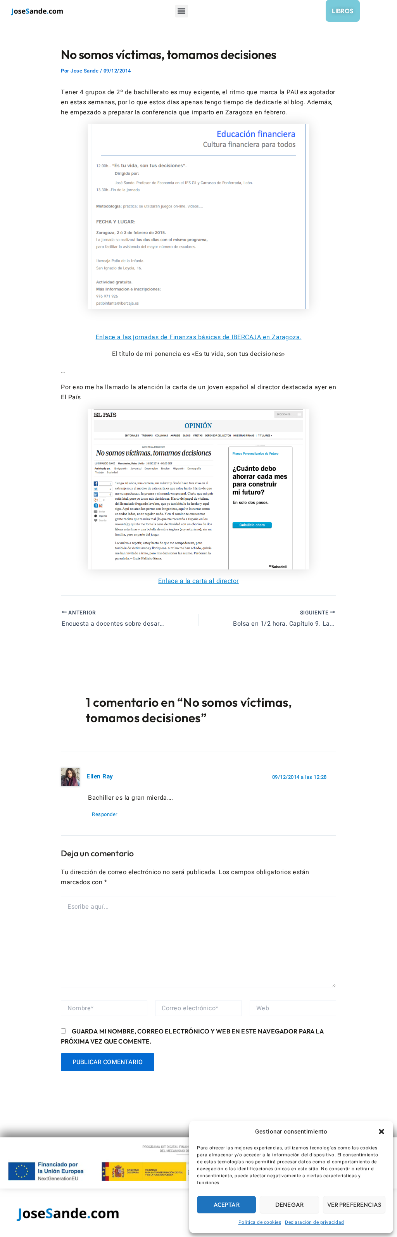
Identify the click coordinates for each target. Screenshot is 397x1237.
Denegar (289, 1204)
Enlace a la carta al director (198, 581)
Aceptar (227, 1204)
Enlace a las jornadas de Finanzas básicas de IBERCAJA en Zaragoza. (199, 337)
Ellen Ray (99, 776)
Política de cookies (259, 1222)
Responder (104, 814)
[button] (381, 1131)
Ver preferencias (354, 1204)
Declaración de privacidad (314, 1222)
